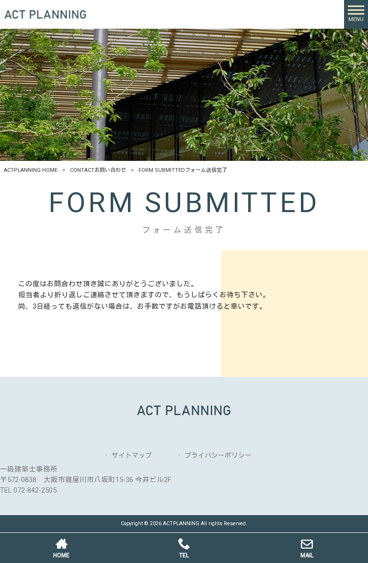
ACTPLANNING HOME (31, 170)
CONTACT (98, 170)
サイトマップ (132, 455)
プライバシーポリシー (218, 455)
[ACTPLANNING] (45, 14)
